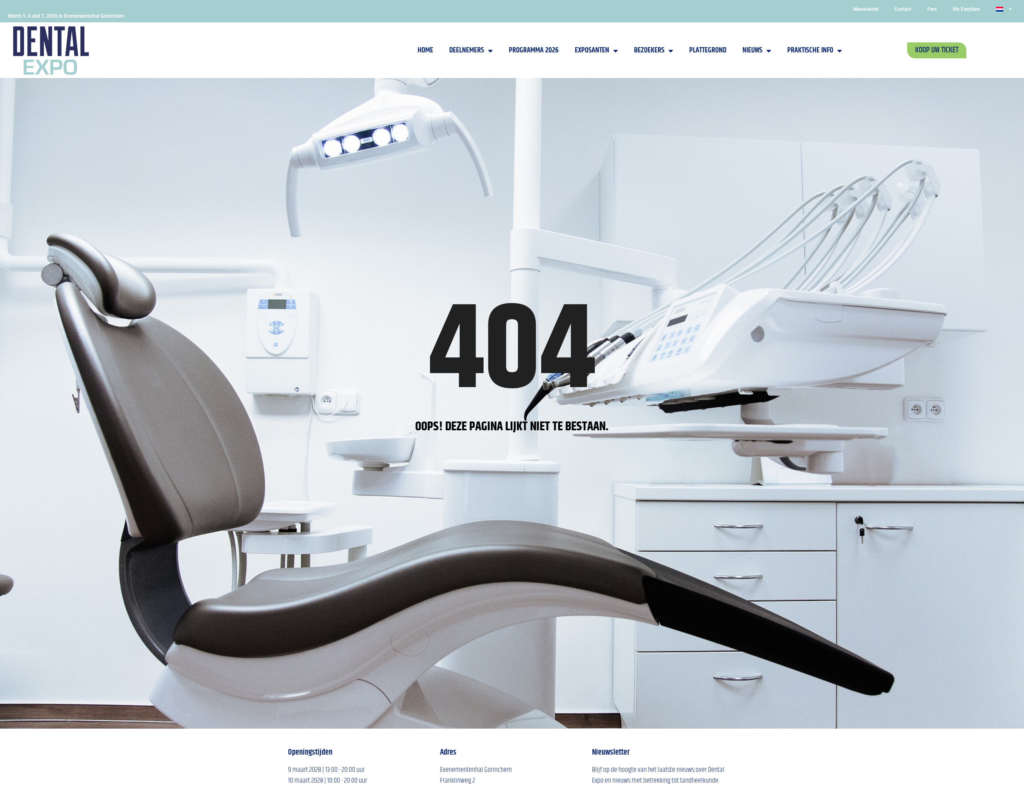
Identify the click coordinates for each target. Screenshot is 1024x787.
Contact (902, 9)
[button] (936, 50)
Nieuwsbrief (865, 9)
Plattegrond (707, 50)
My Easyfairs (966, 9)
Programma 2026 (534, 50)
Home (425, 50)
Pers (932, 9)
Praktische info (810, 50)
